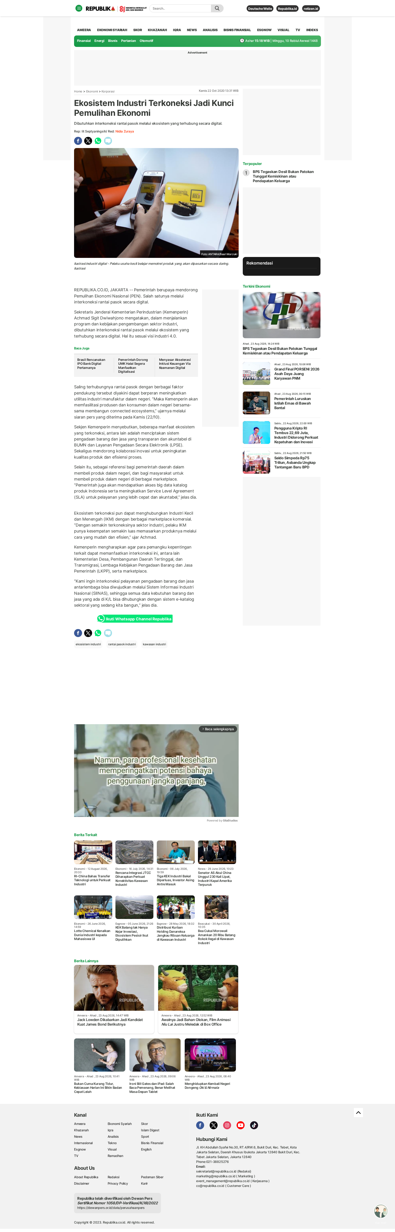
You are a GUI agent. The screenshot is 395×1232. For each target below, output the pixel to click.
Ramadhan (115, 1156)
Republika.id (287, 9)
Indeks (312, 30)
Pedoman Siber (152, 1177)
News (78, 1136)
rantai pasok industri (122, 644)
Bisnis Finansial (237, 30)
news (192, 30)
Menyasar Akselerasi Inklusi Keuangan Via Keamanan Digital (175, 364)
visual (283, 30)
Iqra (110, 1130)
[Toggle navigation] (79, 8)
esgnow (264, 30)
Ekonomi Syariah (112, 30)
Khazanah (81, 1130)
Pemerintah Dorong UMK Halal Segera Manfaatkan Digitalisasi (133, 366)
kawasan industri (154, 644)
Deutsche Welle (260, 9)
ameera (84, 30)
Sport (145, 1136)
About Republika (86, 1177)
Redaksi (114, 1177)
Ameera (79, 1124)
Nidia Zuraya (124, 131)
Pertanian (128, 41)
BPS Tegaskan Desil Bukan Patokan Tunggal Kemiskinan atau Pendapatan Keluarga (283, 176)
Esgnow (80, 1149)
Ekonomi (92, 91)
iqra (177, 30)
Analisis (113, 1136)
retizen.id (311, 9)
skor (137, 30)
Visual (112, 1149)
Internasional (83, 1143)
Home (78, 91)
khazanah (157, 30)
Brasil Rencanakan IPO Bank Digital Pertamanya (91, 364)
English (146, 1149)
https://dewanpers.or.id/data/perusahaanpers (111, 1208)
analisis (210, 30)
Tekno (112, 1143)
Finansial (84, 41)
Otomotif (146, 41)
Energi (99, 41)
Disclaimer (81, 1183)
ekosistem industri (88, 644)
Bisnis (112, 41)
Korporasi (107, 91)
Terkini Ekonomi (256, 286)
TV (298, 30)
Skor (144, 1124)
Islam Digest (150, 1130)
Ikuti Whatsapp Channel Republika (138, 619)
